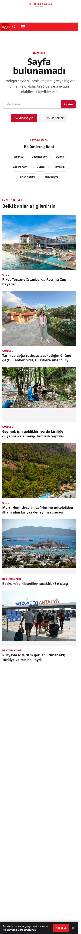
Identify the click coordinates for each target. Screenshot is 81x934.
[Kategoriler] (23, 27)
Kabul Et (61, 927)
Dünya (60, 156)
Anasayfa (26, 118)
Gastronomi (20, 167)
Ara (70, 104)
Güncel (41, 167)
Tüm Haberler (53, 118)
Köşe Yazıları (28, 177)
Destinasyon (39, 156)
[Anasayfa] (39, 6)
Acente (18, 156)
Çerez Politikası (27, 929)
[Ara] (14, 27)
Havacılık (60, 167)
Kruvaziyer (51, 177)
